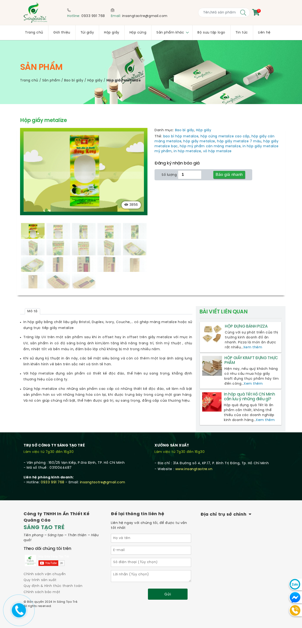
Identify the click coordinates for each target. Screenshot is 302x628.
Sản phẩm (51, 80)
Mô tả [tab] (32, 311)
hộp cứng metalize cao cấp (225, 136)
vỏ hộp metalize (217, 151)
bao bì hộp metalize (181, 136)
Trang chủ (29, 80)
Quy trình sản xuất (40, 580)
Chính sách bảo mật (42, 592)
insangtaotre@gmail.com (145, 16)
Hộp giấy (94, 80)
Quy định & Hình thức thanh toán (53, 586)
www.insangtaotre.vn (194, 469)
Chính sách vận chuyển (45, 574)
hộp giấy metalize (199, 141)
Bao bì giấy (73, 80)
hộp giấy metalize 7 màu (239, 141)
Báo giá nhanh (229, 174)
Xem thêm (252, 347)
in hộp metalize (187, 151)
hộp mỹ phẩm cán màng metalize (210, 146)
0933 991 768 (93, 16)
